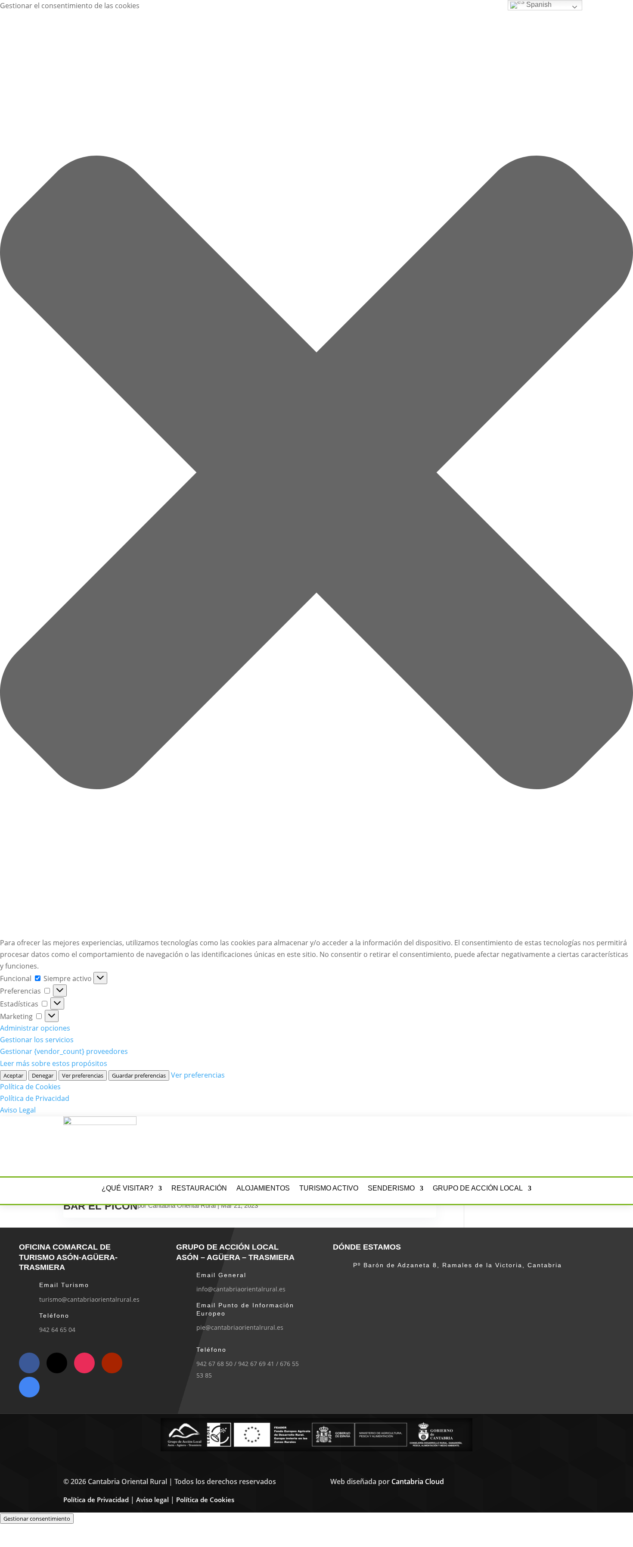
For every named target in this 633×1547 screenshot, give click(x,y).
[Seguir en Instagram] (511, 1144)
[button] (316, 474)
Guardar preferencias (139, 1075)
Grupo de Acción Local (478, 1188)
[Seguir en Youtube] (545, 1144)
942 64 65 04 (57, 1329)
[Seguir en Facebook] (494, 1144)
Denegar (42, 1075)
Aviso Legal (18, 1110)
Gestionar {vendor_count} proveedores (64, 1051)
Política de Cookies (30, 1086)
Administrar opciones (35, 1028)
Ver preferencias (82, 1075)
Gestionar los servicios (37, 1039)
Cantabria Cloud (417, 1481)
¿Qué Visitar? (127, 1188)
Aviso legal (152, 1499)
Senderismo (391, 1188)
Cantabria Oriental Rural (182, 1205)
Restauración (199, 1188)
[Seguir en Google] (563, 1144)
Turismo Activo (328, 1188)
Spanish (538, 4)
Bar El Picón (100, 1206)
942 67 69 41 (256, 1363)
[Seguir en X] (528, 1144)
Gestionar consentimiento (36, 1518)
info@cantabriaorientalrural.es (240, 1289)
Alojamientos (263, 1188)
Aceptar (13, 1075)
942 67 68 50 (214, 1363)
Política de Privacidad (34, 1098)
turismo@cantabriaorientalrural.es (89, 1299)
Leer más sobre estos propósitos (53, 1063)
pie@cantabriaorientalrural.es (239, 1327)
